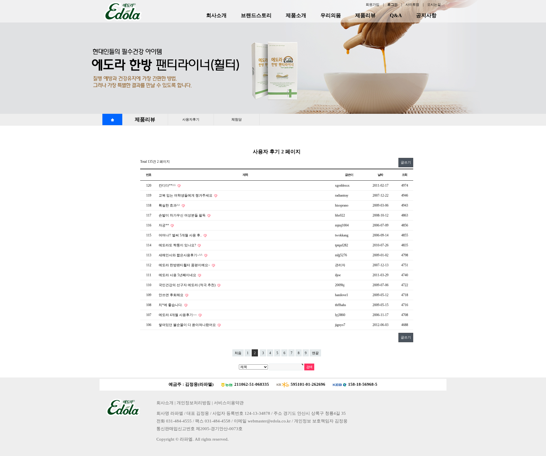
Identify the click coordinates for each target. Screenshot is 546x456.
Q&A (396, 15)
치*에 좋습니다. (171, 305)
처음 (238, 353)
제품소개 (296, 15)
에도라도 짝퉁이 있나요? (178, 245)
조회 (405, 174)
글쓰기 (406, 162)
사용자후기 (190, 119)
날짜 (380, 174)
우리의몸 (330, 15)
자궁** (164, 225)
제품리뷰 (365, 15)
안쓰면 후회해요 (171, 295)
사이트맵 (412, 5)
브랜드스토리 (256, 15)
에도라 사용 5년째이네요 (178, 275)
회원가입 (372, 5)
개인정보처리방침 (194, 403)
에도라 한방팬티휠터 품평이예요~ (185, 265)
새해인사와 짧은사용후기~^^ (181, 255)
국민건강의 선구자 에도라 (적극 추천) (187, 285)
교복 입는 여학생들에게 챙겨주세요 (186, 195)
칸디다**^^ (168, 185)
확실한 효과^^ (170, 205)
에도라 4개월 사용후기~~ (178, 315)
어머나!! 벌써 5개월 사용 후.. (181, 235)
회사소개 (216, 15)
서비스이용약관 (229, 403)
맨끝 (315, 353)
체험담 (236, 119)
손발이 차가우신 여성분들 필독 (182, 215)
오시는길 (434, 5)
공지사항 (426, 15)
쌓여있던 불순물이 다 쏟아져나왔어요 (188, 325)
